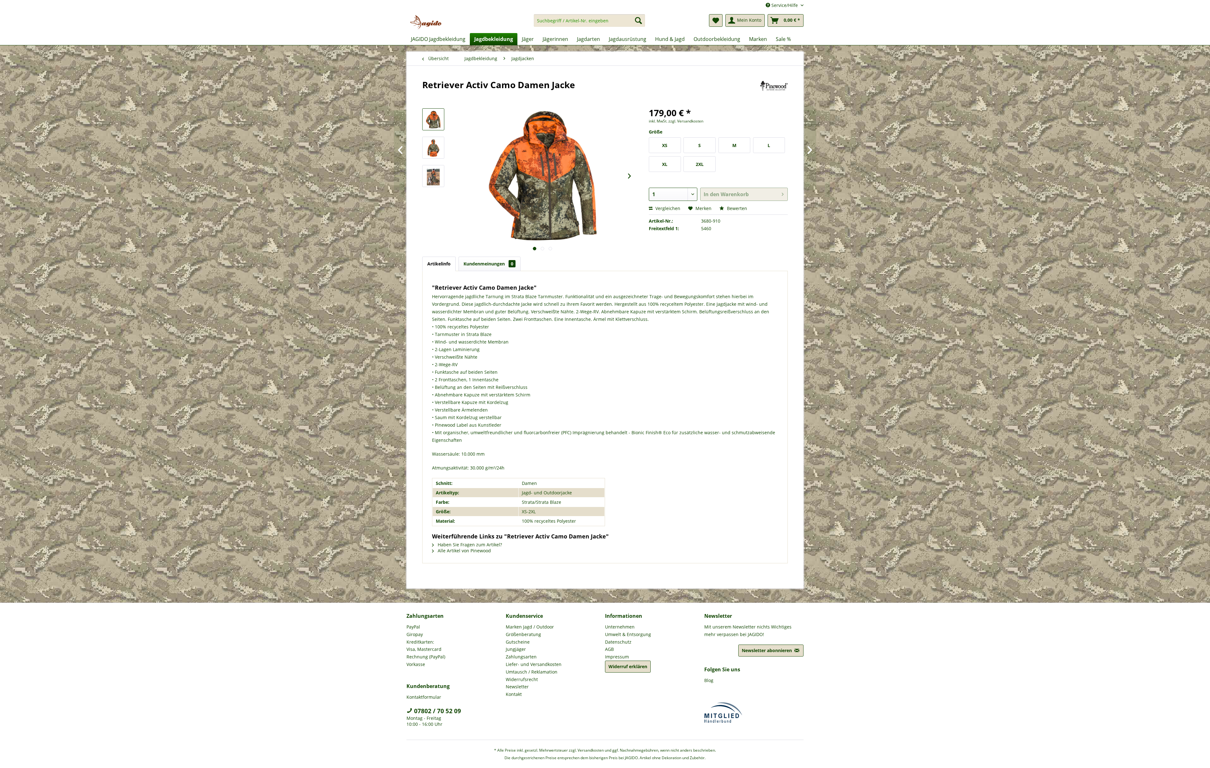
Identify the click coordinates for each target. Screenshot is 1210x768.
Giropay (414, 634)
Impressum (617, 657)
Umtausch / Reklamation (531, 672)
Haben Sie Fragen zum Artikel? (469, 545)
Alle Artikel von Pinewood (463, 551)
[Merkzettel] (716, 20)
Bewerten (736, 208)
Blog (708, 680)
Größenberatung (523, 634)
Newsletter (517, 687)
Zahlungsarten (521, 657)
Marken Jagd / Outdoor (530, 627)
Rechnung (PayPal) (425, 657)
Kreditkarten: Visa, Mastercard (423, 645)
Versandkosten (591, 750)
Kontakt (514, 694)
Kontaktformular (423, 697)
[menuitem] (589, 23)
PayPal (413, 627)
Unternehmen (620, 627)
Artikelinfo (439, 264)
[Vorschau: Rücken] (433, 148)
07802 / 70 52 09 (436, 711)
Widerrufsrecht (522, 679)
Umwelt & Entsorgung (628, 634)
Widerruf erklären (627, 666)
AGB (609, 649)
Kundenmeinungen (488, 264)
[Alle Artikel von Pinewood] (774, 91)
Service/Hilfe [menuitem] (784, 5)
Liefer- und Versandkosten (534, 664)
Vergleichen (667, 208)
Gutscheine (518, 642)
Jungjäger (516, 649)
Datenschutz (618, 642)
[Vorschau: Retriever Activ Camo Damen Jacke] (433, 119)
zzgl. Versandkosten (685, 121)
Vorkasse (415, 664)
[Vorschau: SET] (433, 176)
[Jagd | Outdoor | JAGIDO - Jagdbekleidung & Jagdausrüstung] (426, 22)
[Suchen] (638, 20)
